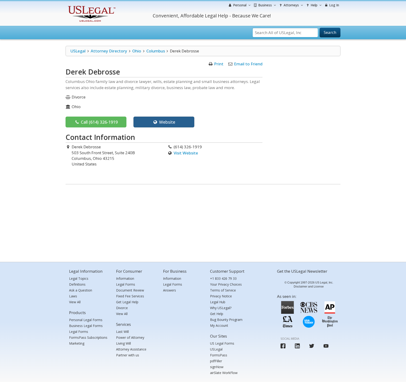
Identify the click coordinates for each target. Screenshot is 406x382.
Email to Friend (248, 64)
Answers (169, 290)
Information (125, 278)
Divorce (122, 308)
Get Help (216, 313)
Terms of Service (223, 290)
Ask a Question (80, 290)
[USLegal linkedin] (297, 345)
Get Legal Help (127, 302)
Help (313, 5)
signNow (216, 367)
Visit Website (186, 153)
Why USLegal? (220, 308)
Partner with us (127, 355)
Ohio (136, 51)
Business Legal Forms (86, 325)
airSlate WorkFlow (224, 372)
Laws (73, 296)
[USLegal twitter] (311, 345)
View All (75, 302)
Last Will (122, 331)
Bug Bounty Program (226, 319)
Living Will (123, 343)
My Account (219, 325)
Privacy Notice (221, 296)
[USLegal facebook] (283, 345)
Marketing (76, 343)
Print (218, 64)
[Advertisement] (203, 222)
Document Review (130, 290)
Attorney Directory (109, 51)
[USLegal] (91, 6)
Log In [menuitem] (333, 5)
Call (99, 122)
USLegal (78, 51)
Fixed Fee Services (130, 296)
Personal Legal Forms (85, 320)
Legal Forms (78, 331)
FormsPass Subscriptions (88, 337)
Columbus (155, 51)
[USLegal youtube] (326, 345)
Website (166, 122)
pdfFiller (216, 361)
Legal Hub (217, 302)
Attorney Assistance (131, 349)
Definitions (77, 284)
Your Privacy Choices (226, 284)
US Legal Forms (222, 343)
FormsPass (218, 355)
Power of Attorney (130, 337)
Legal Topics (78, 278)
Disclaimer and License (309, 286)
